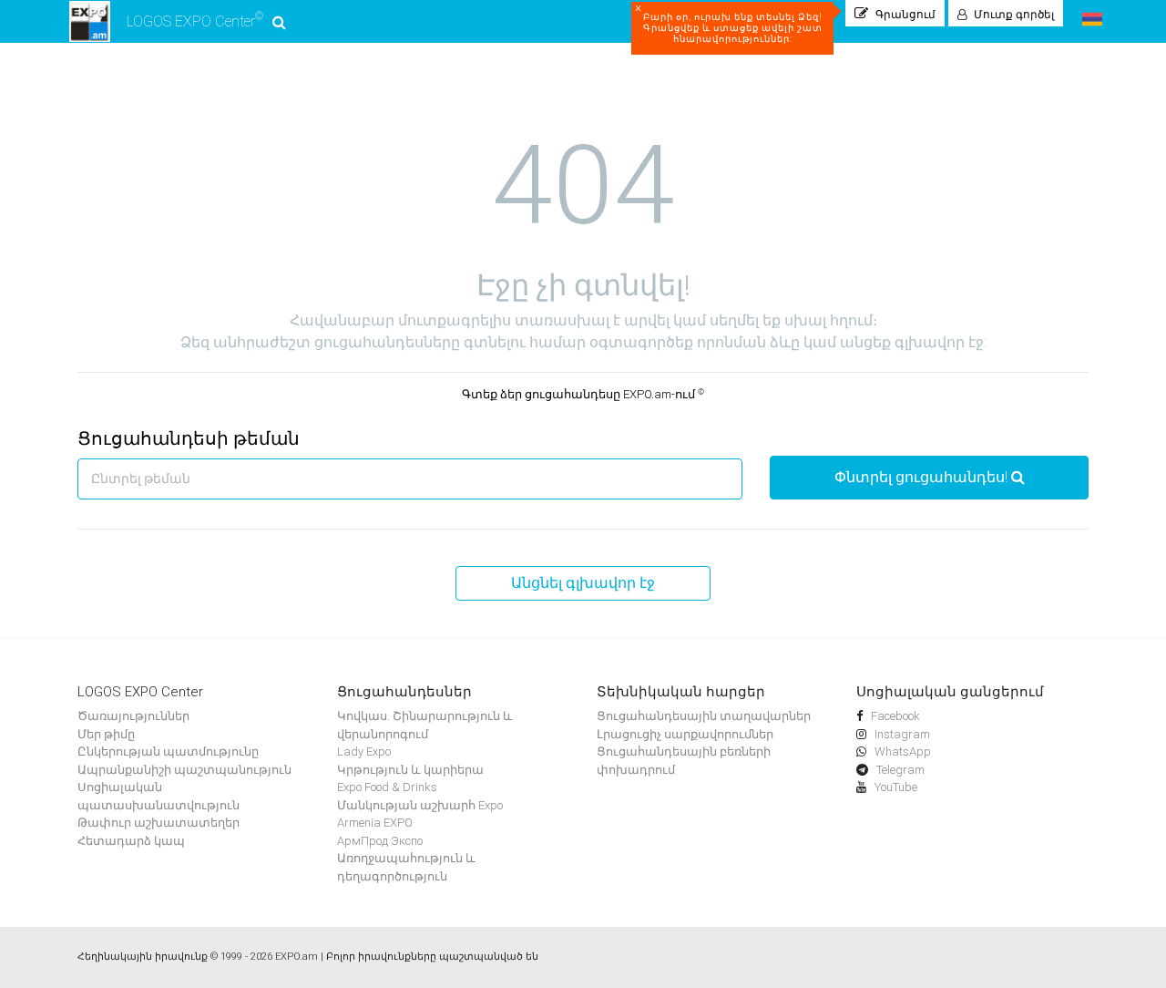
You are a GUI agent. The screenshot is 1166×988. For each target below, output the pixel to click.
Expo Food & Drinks (387, 787)
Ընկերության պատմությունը (168, 751)
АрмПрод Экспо (380, 841)
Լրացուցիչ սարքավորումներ (685, 734)
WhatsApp (901, 751)
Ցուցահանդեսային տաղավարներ (704, 716)
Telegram (899, 770)
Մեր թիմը (106, 734)
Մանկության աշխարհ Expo (420, 805)
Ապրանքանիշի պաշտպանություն (184, 770)
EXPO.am (296, 956)
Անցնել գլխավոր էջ (583, 583)
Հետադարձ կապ (131, 841)
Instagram (901, 734)
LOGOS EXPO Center (195, 20)
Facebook (894, 716)
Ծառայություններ (133, 716)
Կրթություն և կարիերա (410, 770)
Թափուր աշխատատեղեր (158, 822)
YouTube (894, 787)
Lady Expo (364, 751)
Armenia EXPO (375, 822)
